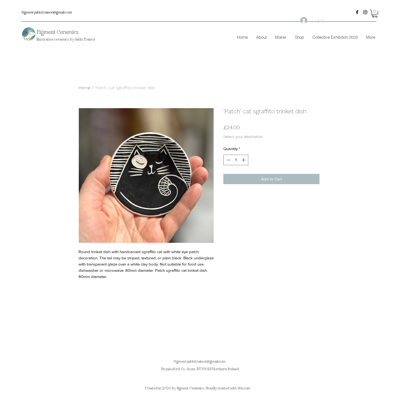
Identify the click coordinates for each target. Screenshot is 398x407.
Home (84, 87)
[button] (375, 13)
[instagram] (365, 12)
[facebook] (357, 12)
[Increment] (244, 160)
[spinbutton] (235, 160)
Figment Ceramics (58, 32)
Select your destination (243, 136)
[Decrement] (227, 160)
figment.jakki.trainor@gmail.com (47, 12)
